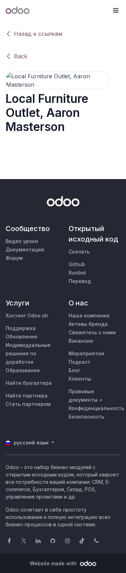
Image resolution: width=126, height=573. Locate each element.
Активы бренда (88, 324)
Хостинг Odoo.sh (27, 315)
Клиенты (80, 379)
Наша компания (89, 315)
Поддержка (21, 328)
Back (20, 56)
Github (77, 264)
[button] (115, 10)
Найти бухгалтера (29, 383)
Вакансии (81, 341)
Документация (25, 249)
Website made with (54, 563)
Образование (23, 370)
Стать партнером (28, 404)
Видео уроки (22, 241)
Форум (14, 258)
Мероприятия (86, 353)
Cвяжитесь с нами (92, 332)
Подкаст (79, 362)
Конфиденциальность (96, 408)
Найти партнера (27, 396)
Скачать (79, 252)
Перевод (80, 281)
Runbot (77, 273)
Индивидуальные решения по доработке (28, 353)
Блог (74, 370)
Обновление (21, 337)
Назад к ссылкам (38, 33)
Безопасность (86, 417)
